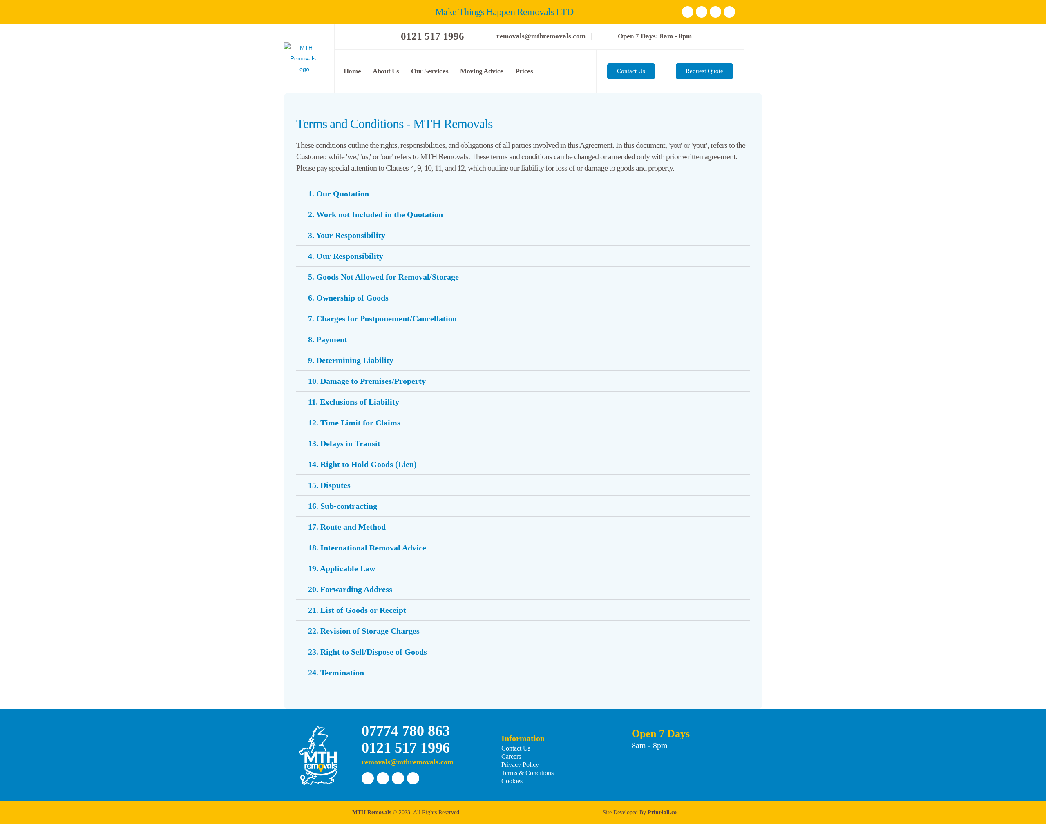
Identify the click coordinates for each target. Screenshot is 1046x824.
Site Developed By (640, 812)
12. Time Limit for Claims (354, 422)
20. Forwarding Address (350, 589)
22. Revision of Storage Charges (364, 630)
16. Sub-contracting (342, 505)
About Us (386, 71)
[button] (523, 193)
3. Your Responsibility (346, 235)
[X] (701, 12)
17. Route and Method (347, 526)
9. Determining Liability (350, 360)
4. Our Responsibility (345, 256)
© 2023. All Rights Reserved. (406, 812)
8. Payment (327, 339)
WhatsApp (729, 12)
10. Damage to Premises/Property (367, 380)
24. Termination (336, 672)
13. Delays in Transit (344, 443)
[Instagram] (715, 12)
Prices (524, 71)
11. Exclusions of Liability (353, 401)
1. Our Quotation (338, 193)
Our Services (429, 71)
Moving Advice (481, 71)
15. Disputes (329, 485)
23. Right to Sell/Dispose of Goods (367, 651)
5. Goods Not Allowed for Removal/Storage (383, 276)
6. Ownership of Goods (348, 297)
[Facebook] (687, 12)
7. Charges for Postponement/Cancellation (382, 318)
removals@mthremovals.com (408, 762)
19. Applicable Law (341, 568)
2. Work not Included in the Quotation (375, 214)
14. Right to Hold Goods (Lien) (362, 464)
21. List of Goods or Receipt (357, 610)
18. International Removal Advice (367, 547)
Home (352, 71)
